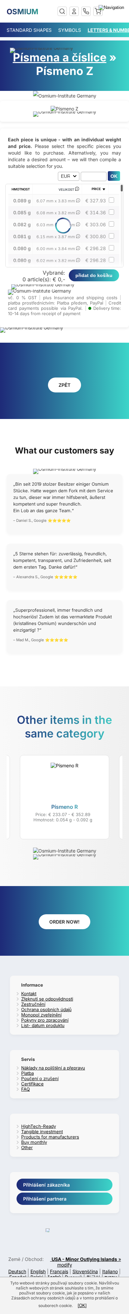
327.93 (95, 200)
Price (96, 189)
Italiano (110, 1271)
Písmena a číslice (60, 57)
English (38, 1271)
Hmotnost (21, 189)
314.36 (95, 212)
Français (59, 1271)
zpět (64, 385)
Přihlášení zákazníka (46, 1185)
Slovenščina (85, 1271)
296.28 (95, 248)
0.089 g (22, 200)
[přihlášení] (74, 11)
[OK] (82, 1305)
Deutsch (17, 1271)
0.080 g (22, 248)
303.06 (95, 224)
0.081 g (22, 236)
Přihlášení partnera (44, 1199)
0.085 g (22, 212)
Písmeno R (64, 806)
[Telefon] (86, 11)
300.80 (95, 236)
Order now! (64, 922)
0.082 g (22, 224)
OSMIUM (22, 11)
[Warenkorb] (98, 11)
